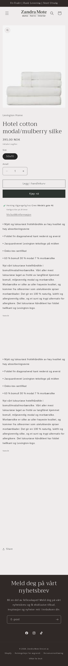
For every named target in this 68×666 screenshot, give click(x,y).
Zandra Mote (33, 649)
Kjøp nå (34, 193)
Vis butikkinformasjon (18, 214)
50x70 (10, 156)
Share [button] (9, 549)
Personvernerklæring (53, 653)
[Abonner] (57, 619)
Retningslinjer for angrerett (27, 653)
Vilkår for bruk (35, 659)
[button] (7, 13)
